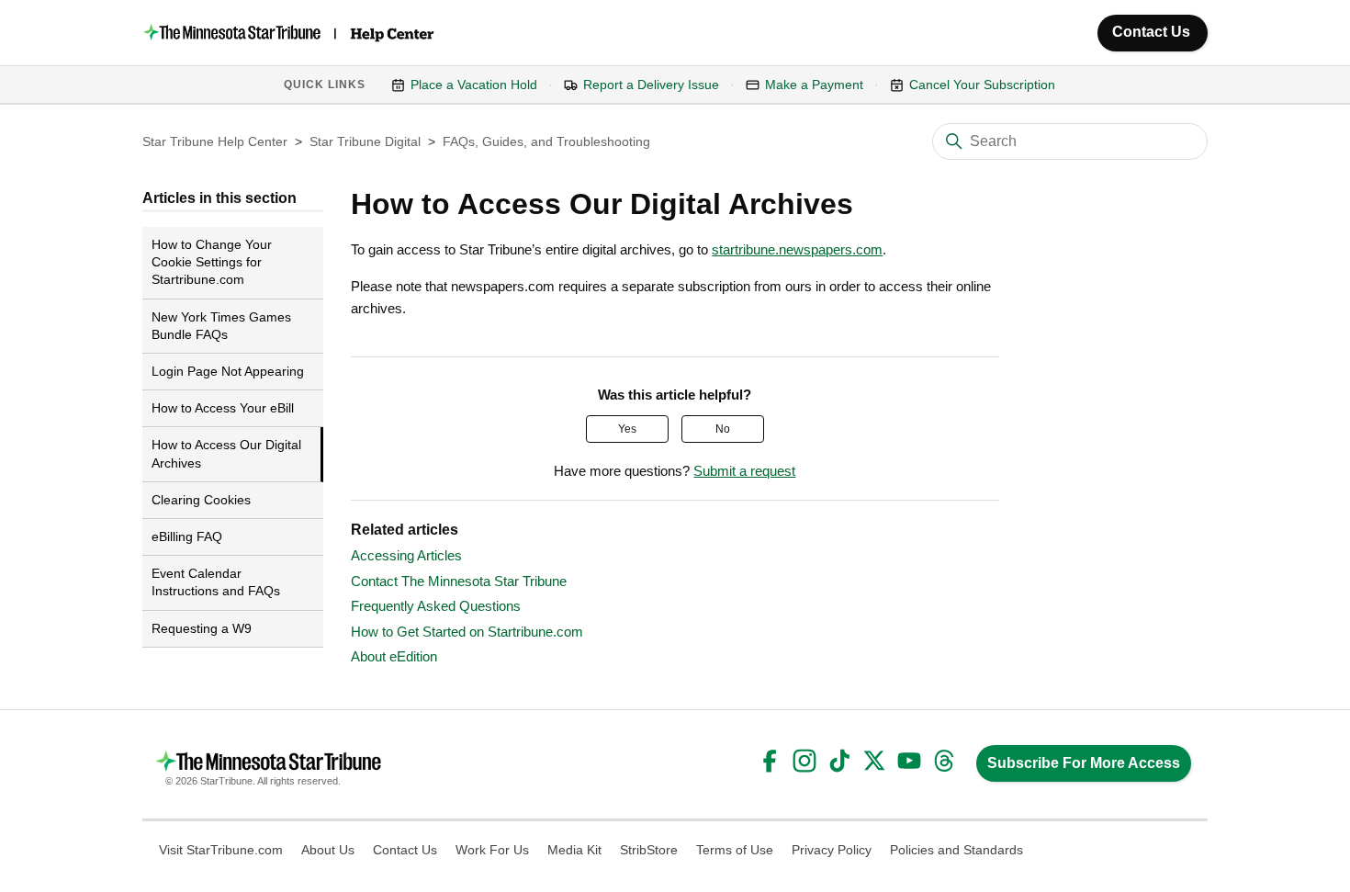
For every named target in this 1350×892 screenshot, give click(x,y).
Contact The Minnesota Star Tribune (459, 581)
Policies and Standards (956, 849)
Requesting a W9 (202, 628)
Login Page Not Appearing (228, 371)
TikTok (839, 760)
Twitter (874, 760)
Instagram (804, 760)
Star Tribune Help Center (214, 141)
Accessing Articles (406, 555)
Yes (627, 429)
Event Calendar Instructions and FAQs (216, 582)
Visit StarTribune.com (221, 849)
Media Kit (574, 849)
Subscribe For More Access (1083, 763)
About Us (327, 849)
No (722, 429)
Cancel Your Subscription (982, 84)
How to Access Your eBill (223, 408)
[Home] (290, 33)
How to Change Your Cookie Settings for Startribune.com (212, 262)
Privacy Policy (832, 849)
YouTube (909, 760)
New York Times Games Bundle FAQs (221, 326)
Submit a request (744, 471)
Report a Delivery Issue (651, 84)
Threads (944, 760)
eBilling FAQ (187, 536)
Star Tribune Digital (365, 141)
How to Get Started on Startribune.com (467, 631)
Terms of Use (734, 849)
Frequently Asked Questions (436, 606)
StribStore (649, 849)
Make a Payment (814, 84)
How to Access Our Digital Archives (226, 453)
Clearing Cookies (201, 499)
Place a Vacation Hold (474, 84)
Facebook (769, 760)
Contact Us (1151, 32)
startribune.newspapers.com (797, 249)
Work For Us (492, 849)
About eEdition (394, 656)
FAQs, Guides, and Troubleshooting (546, 141)
